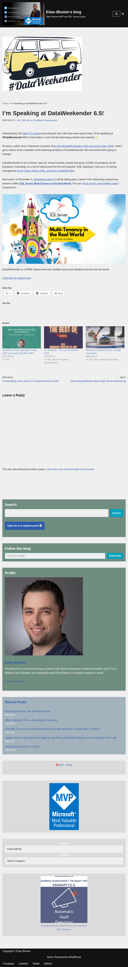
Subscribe (115, 555)
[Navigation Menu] (116, 13)
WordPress (75, 957)
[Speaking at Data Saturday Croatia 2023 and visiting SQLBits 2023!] (21, 337)
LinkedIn (23, 963)
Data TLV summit (31, 133)
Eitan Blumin (15, 662)
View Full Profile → (15, 681)
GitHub (48, 963)
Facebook (8, 963)
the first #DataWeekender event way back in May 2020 (84, 146)
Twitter (36, 963)
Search (116, 513)
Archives (64, 843)
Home (5, 103)
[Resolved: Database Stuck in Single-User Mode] (105, 337)
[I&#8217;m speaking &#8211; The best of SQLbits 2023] (63, 337)
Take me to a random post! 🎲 (24, 525)
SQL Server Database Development (39, 120)
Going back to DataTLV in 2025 (22, 746)
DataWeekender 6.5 (45, 179)
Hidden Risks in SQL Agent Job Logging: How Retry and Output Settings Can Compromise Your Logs (61, 737)
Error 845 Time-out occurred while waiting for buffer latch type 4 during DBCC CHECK (52, 729)
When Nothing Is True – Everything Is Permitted (31, 720)
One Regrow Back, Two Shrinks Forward (27, 711)
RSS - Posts (65, 765)
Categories (64, 855)
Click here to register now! (16, 278)
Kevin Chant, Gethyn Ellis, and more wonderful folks (45, 170)
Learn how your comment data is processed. (70, 469)
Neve (50, 957)
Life (19, 120)
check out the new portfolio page (100, 183)
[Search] (123, 14)
